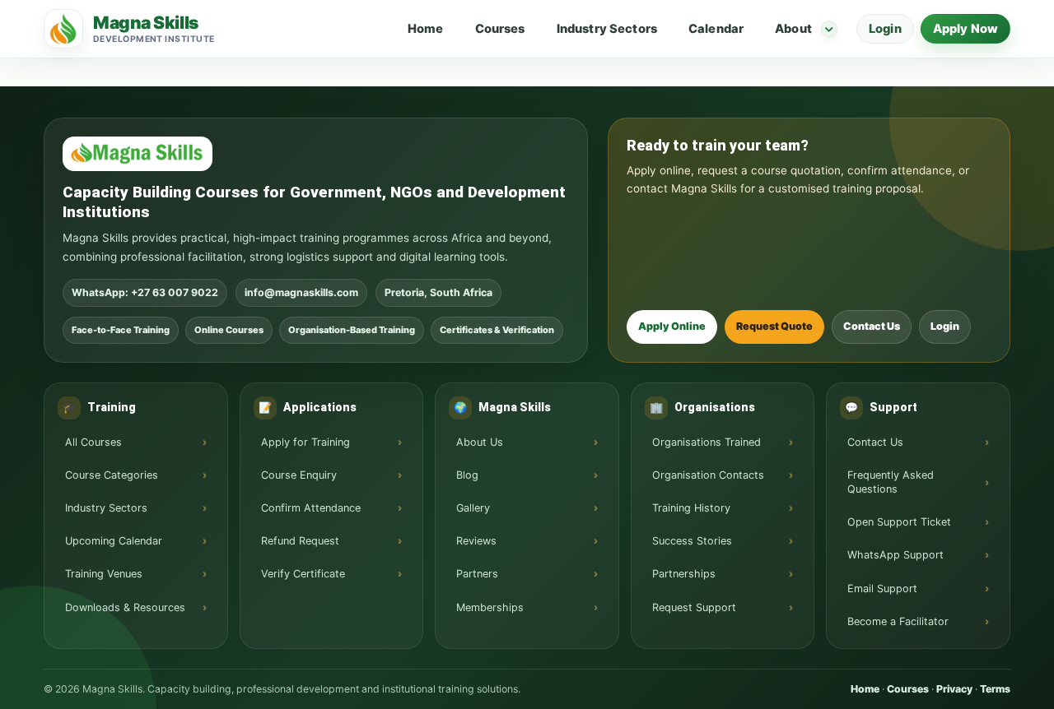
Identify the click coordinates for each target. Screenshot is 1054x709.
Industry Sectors (607, 28)
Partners (477, 574)
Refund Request (300, 541)
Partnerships (684, 574)
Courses (500, 28)
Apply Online (672, 326)
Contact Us (871, 326)
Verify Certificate (303, 574)
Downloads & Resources (125, 607)
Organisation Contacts (708, 475)
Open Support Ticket (899, 522)
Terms (995, 689)
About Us (479, 442)
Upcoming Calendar (113, 541)
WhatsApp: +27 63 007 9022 (145, 292)
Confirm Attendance (311, 508)
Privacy (954, 689)
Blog (467, 475)
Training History (691, 508)
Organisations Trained (706, 442)
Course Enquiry (299, 475)
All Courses (93, 442)
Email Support (882, 588)
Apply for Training (305, 442)
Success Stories (692, 541)
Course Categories (111, 475)
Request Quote (774, 326)
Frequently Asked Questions (890, 482)
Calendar (716, 28)
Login (885, 28)
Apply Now (965, 28)
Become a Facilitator (898, 621)
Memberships (490, 607)
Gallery (473, 508)
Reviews (476, 541)
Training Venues (103, 574)
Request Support (694, 607)
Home (426, 28)
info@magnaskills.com (301, 292)
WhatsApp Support (895, 555)
